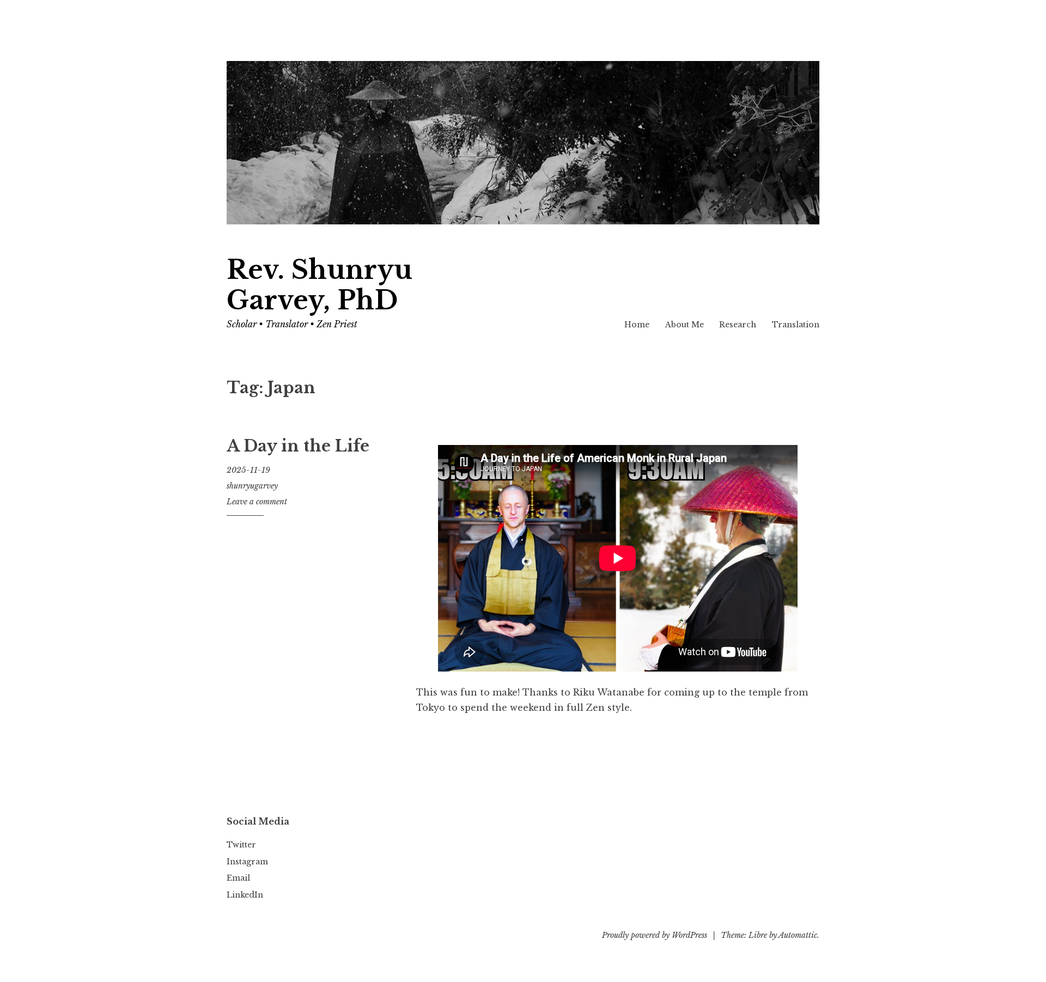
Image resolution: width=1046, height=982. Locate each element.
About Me (684, 325)
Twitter (241, 845)
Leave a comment (257, 502)
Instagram (247, 862)
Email (238, 878)
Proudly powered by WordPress (654, 935)
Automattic (798, 935)
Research (737, 325)
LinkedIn (245, 895)
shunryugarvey (252, 486)
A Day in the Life (298, 446)
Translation (795, 325)
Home (636, 325)
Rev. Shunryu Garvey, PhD (319, 285)
